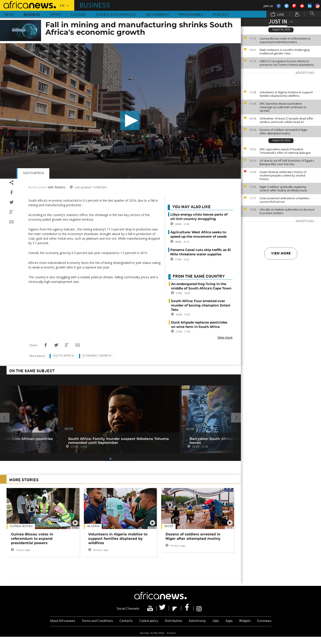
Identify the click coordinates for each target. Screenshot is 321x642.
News (9, 15)
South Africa (33, 173)
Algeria (93, 526)
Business (32, 15)
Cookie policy (148, 621)
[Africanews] (28, 4)
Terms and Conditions (97, 621)
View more (281, 253)
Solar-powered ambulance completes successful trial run (284, 199)
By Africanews (37, 187)
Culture (78, 15)
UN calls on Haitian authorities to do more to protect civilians (287, 211)
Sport (55, 15)
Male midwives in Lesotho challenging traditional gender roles (284, 51)
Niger (168, 526)
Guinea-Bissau (21, 526)
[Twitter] (163, 608)
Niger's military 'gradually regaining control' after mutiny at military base (283, 188)
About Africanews (62, 621)
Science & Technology (116, 15)
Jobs (215, 621)
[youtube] (151, 608)
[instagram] (199, 608)
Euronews (264, 621)
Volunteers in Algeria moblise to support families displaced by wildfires (286, 93)
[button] (130, 120)
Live (280, 15)
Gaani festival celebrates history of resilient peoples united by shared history (283, 175)
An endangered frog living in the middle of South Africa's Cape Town (201, 286)
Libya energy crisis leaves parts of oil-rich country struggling (199, 216)
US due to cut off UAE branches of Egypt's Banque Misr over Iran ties (287, 162)
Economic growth (96, 356)
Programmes (191, 15)
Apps (229, 621)
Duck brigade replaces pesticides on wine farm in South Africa (199, 324)
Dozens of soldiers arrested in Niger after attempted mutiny (284, 131)
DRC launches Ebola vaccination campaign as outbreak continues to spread (283, 107)
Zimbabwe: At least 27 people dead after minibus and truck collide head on (286, 120)
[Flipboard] (175, 608)
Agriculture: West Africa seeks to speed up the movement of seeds (198, 234)
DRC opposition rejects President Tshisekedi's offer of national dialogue (285, 150)
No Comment (157, 15)
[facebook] (187, 608)
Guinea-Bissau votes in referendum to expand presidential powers (285, 40)
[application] (120, 111)
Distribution (173, 621)
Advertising (197, 621)
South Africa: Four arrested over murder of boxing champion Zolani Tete (200, 305)
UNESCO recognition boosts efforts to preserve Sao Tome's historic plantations (287, 62)
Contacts (126, 621)
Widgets (245, 621)
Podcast (221, 15)
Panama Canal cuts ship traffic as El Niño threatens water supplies (200, 252)
